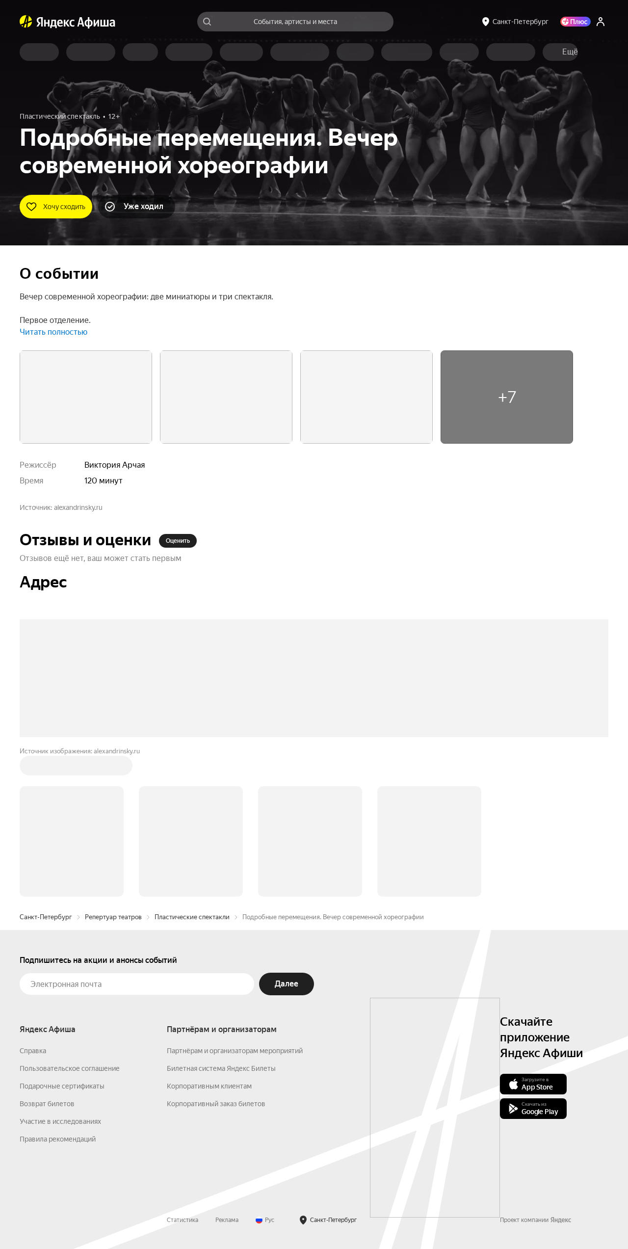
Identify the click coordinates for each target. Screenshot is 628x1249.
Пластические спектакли (192, 917)
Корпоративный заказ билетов (216, 1104)
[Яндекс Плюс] (575, 22)
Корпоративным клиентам (209, 1086)
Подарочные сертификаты (62, 1086)
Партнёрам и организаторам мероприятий (235, 1051)
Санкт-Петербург (46, 917)
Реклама (226, 1220)
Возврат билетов (47, 1104)
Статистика (182, 1220)
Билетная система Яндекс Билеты (221, 1068)
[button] (570, 52)
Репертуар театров (113, 917)
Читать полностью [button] (53, 332)
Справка (33, 1051)
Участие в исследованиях (60, 1121)
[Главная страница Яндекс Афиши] (26, 21)
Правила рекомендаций (58, 1139)
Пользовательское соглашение (70, 1068)
